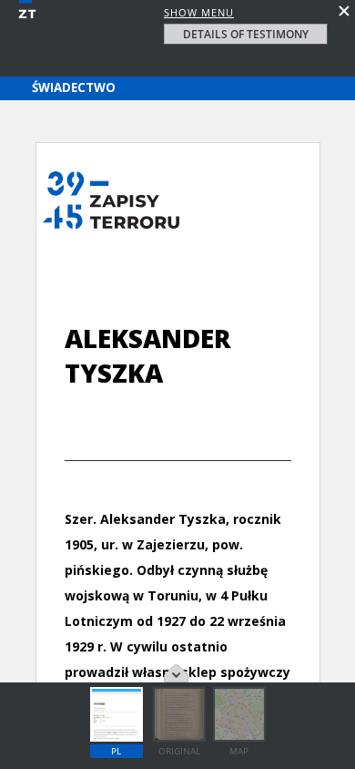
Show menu (199, 12)
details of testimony (246, 34)
